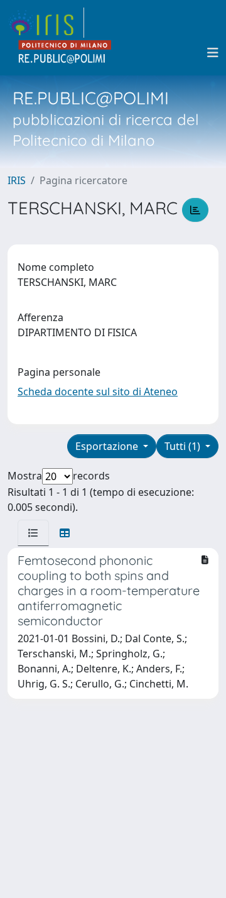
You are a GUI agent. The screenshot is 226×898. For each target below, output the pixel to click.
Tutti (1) (183, 446)
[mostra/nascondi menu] (212, 53)
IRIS (17, 180)
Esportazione (108, 446)
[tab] (33, 533)
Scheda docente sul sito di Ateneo (98, 391)
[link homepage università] (65, 53)
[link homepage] (46, 23)
